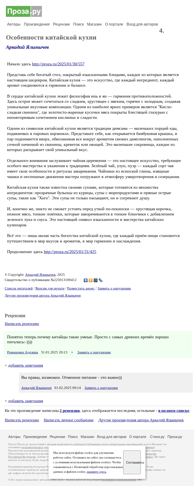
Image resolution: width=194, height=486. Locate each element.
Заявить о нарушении (114, 288)
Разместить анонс (81, 288)
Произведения (37, 24)
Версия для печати (49, 288)
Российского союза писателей (118, 479)
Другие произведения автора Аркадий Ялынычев (43, 295)
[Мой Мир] (95, 280)
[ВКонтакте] (85, 280)
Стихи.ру (157, 437)
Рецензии (61, 24)
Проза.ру (175, 437)
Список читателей (19, 288)
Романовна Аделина (22, 352)
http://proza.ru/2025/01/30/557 (58, 64)
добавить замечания (25, 365)
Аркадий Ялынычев (27, 47)
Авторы (14, 24)
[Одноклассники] (90, 280)
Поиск (78, 24)
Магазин (94, 24)
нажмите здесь (96, 471)
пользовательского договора (38, 447)
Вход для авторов (142, 24)
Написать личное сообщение (69, 420)
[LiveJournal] (100, 280)
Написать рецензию (22, 323)
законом (149, 447)
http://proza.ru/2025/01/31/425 (70, 251)
